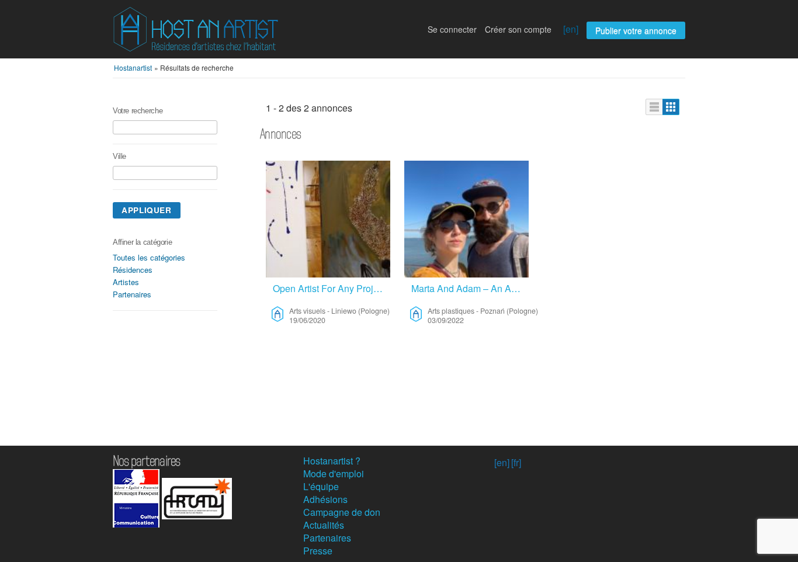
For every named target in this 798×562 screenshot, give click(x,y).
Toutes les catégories (149, 257)
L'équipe (321, 486)
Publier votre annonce (635, 30)
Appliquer (147, 210)
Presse (317, 550)
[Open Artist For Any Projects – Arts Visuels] (328, 219)
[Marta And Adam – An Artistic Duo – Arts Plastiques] (466, 219)
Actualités (323, 525)
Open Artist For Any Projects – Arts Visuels (331, 288)
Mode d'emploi (333, 473)
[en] (570, 29)
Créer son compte (518, 29)
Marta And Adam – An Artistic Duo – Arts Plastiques (470, 288)
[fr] (516, 462)
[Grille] (670, 107)
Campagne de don (341, 512)
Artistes (126, 281)
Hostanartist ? (331, 460)
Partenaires (132, 294)
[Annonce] (654, 107)
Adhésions (325, 499)
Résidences (132, 269)
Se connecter (452, 29)
